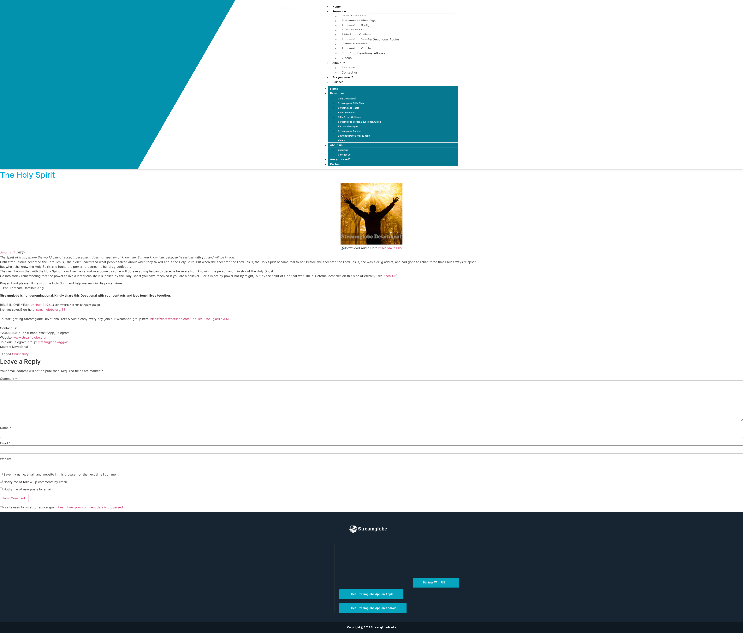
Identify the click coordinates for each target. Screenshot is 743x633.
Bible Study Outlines (356, 35)
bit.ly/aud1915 (392, 248)
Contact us (350, 72)
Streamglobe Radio (356, 25)
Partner (337, 82)
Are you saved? (342, 77)
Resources (339, 11)
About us (338, 63)
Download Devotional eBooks (363, 53)
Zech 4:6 (389, 276)
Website (6, 458)
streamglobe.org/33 (50, 309)
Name (5, 427)
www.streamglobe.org (29, 337)
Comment (8, 378)
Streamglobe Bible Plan (359, 21)
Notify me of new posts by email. (27, 489)
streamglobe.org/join (53, 342)
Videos (347, 58)
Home (336, 6)
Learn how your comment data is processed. (91, 507)
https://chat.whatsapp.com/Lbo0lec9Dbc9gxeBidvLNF (190, 319)
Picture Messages (354, 44)
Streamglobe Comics (357, 48)
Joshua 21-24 (41, 305)
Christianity (20, 354)
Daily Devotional (354, 16)
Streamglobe (292, 7)
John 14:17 (7, 253)
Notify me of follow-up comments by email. (35, 481)
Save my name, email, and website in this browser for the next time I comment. (61, 474)
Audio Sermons (353, 30)
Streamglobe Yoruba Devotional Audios (371, 39)
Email (5, 443)
